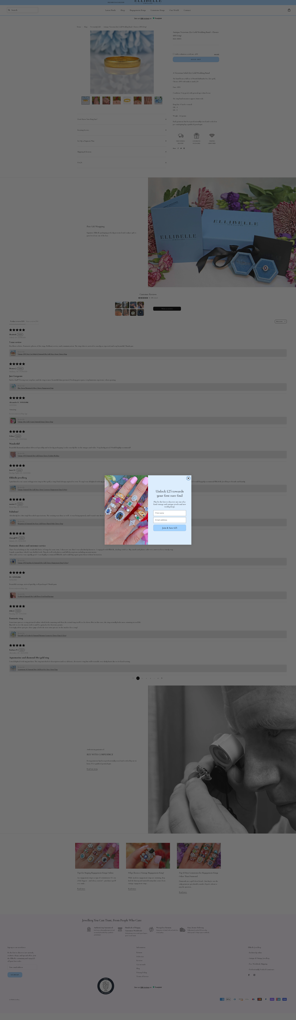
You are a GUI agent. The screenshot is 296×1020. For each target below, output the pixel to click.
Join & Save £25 (169, 528)
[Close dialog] (188, 478)
